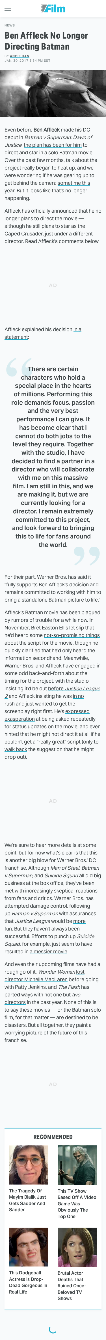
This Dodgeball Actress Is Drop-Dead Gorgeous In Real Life (28, 1282)
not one (53, 994)
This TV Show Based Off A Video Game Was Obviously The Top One (77, 1203)
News (10, 25)
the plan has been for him (53, 145)
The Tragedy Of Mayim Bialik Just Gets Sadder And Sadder (27, 1200)
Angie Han (19, 56)
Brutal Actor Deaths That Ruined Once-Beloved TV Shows (72, 1285)
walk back (16, 749)
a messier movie (48, 951)
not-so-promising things (72, 635)
